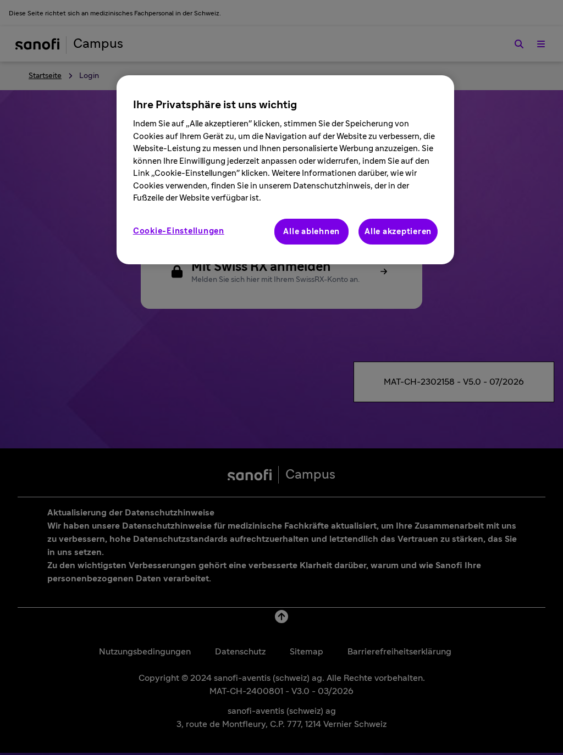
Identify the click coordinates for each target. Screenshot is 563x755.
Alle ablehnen (311, 231)
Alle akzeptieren (398, 231)
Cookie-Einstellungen (178, 231)
